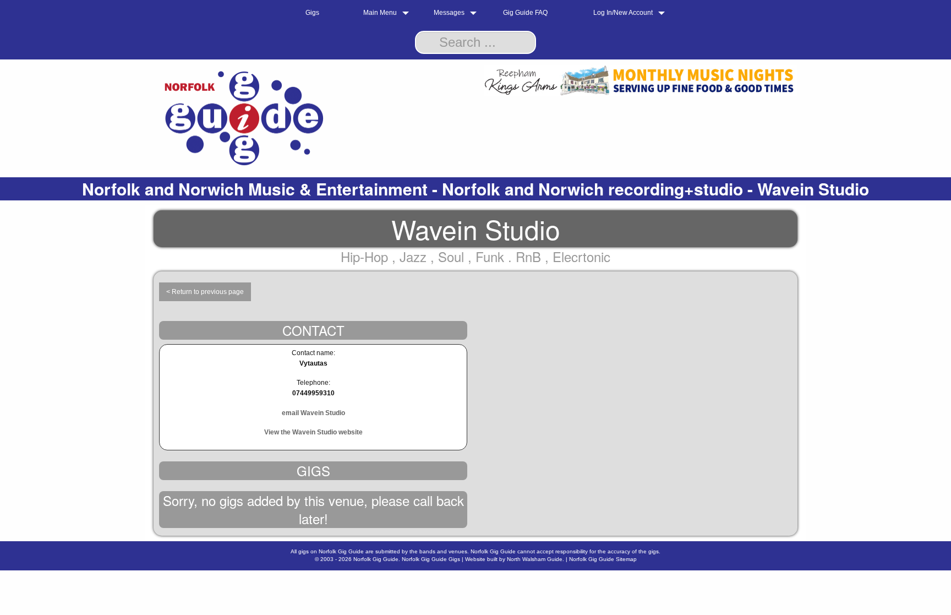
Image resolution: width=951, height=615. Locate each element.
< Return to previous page (205, 292)
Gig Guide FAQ (525, 13)
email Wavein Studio (313, 413)
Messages (449, 13)
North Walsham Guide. (535, 559)
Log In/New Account (623, 13)
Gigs (312, 13)
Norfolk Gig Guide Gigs (431, 559)
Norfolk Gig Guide (375, 559)
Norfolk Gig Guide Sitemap (603, 559)
